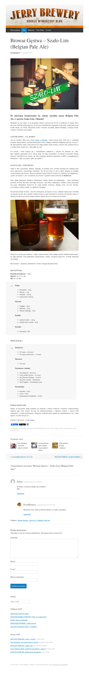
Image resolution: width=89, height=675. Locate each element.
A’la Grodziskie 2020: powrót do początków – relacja (43, 446)
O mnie (48, 30)
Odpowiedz (20, 493)
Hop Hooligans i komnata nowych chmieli (22, 445)
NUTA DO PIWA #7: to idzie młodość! (68, 457)
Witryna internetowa (17, 577)
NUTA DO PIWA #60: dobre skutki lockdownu (25, 652)
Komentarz (14, 537)
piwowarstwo (68, 428)
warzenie (16, 430)
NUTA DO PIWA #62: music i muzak (22, 639)
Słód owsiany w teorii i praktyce (63, 445)
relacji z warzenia (41, 140)
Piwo (24, 30)
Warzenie (31, 30)
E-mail (13, 569)
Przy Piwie (40, 30)
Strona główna (15, 30)
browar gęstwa (55, 428)
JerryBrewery (15, 53)
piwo (61, 428)
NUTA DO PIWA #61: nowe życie (21, 645)
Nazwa (13, 561)
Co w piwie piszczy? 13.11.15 (21, 457)
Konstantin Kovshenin (60, 664)
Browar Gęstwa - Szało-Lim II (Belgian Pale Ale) (34, 520)
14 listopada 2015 (26, 53)
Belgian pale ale (44, 428)
